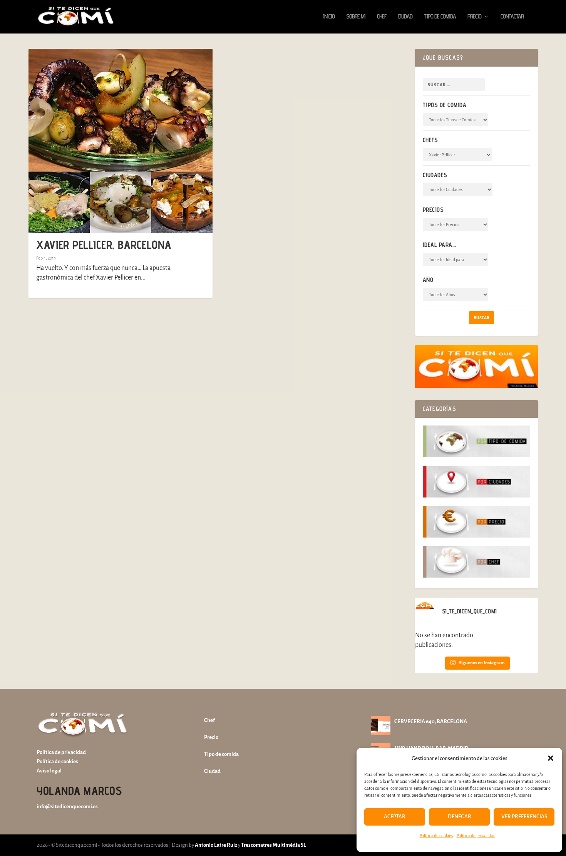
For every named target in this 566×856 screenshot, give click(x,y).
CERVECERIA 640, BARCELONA (430, 721)
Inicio (329, 16)
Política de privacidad (476, 835)
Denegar (459, 816)
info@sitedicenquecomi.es (67, 806)
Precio (474, 16)
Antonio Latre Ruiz (215, 845)
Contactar (512, 16)
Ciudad (405, 16)
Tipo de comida (440, 16)
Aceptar (394, 816)
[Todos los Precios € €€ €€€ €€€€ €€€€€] (455, 224)
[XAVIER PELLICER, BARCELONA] (120, 141)
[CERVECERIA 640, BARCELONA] (380, 725)
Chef (381, 16)
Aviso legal (49, 771)
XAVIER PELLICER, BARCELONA (103, 244)
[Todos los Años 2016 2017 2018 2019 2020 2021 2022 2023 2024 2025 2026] (455, 294)
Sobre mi (355, 16)
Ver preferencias (524, 816)
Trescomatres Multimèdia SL (273, 845)
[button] (550, 758)
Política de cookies (436, 835)
